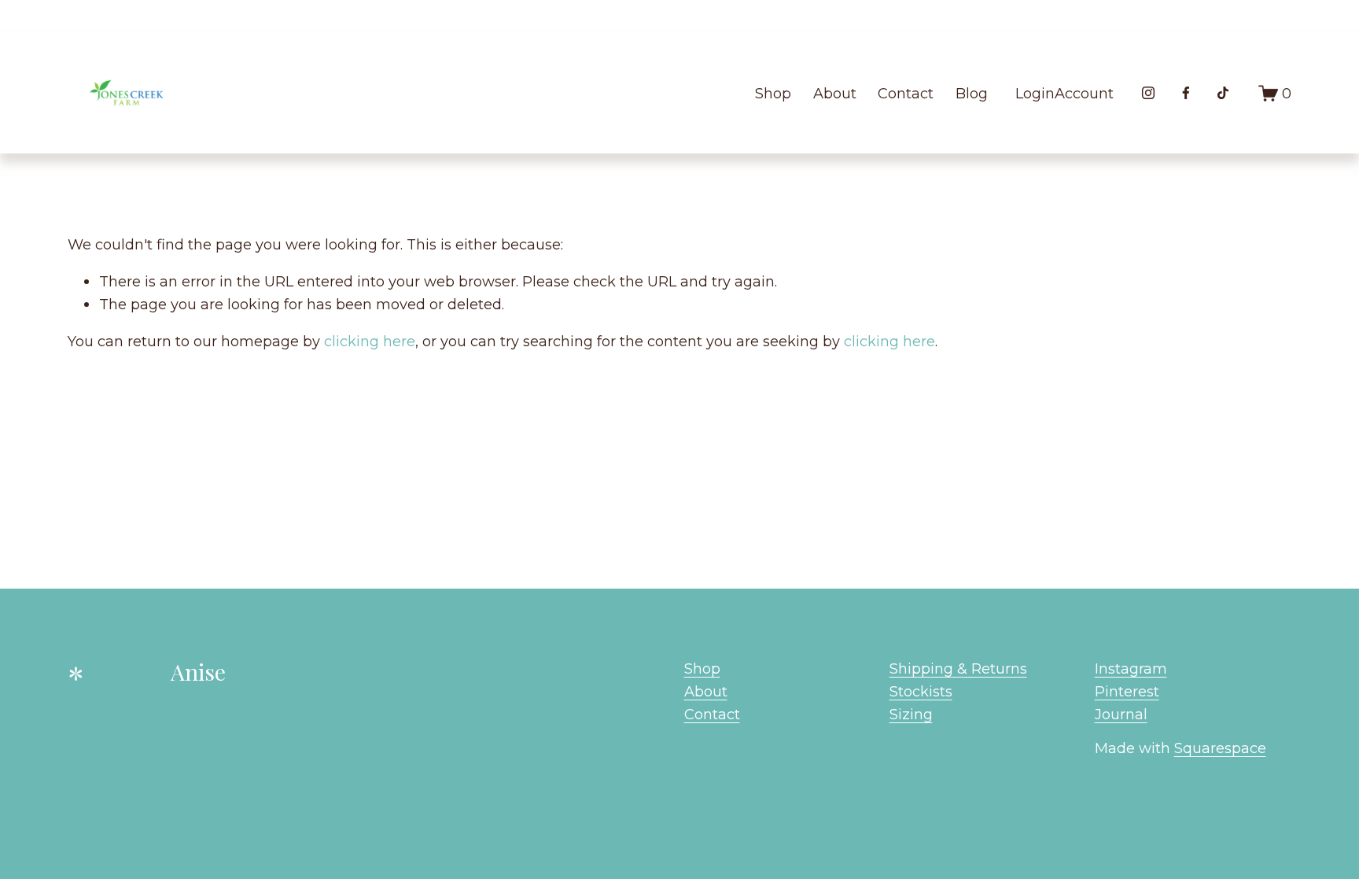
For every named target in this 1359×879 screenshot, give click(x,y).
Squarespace (1220, 748)
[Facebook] (1186, 93)
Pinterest (1127, 691)
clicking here (369, 341)
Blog (972, 93)
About (834, 93)
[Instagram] (1148, 93)
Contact (906, 93)
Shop (773, 93)
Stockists (920, 691)
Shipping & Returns (958, 668)
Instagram (1131, 668)
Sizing (911, 714)
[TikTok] (1223, 93)
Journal (1121, 714)
